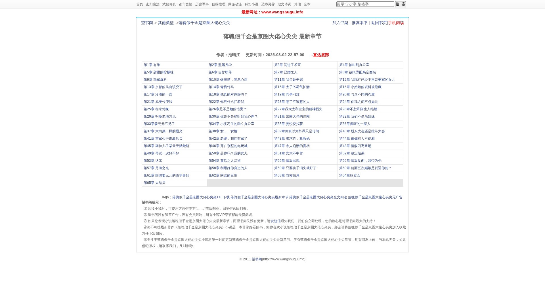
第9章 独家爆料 (155, 80)
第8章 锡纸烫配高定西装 (357, 72)
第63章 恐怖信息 (286, 175)
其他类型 (166, 22)
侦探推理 (218, 4)
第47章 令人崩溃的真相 (292, 146)
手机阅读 (396, 22)
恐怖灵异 (268, 4)
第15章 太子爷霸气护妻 (292, 87)
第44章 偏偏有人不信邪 (357, 139)
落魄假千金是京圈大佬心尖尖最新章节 (259, 197)
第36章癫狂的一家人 (354, 124)
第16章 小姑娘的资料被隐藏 (360, 87)
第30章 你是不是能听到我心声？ (233, 116)
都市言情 (185, 4)
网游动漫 (235, 4)
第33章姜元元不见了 (159, 124)
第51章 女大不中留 (288, 153)
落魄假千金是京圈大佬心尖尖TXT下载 (201, 197)
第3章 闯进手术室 (287, 65)
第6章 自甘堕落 (220, 72)
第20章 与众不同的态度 (357, 94)
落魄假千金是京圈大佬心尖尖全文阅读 (318, 197)
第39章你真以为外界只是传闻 (296, 131)
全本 (307, 4)
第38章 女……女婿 (223, 131)
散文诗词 (284, 4)
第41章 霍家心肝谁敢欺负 (163, 139)
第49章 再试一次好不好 (161, 153)
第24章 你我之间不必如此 (358, 102)
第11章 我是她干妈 (288, 80)
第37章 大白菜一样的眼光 (163, 131)
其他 (297, 4)
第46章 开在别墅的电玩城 (228, 146)
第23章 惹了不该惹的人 (292, 102)
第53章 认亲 (153, 161)
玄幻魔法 (153, 4)
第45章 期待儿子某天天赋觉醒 (166, 146)
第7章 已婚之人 (285, 72)
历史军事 (202, 4)
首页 (139, 4)
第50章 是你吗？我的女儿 (228, 153)
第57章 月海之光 (156, 168)
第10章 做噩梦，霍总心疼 (228, 80)
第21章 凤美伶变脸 (158, 102)
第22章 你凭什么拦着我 (226, 102)
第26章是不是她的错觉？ (228, 109)
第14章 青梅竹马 (221, 87)
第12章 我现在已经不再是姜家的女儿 (367, 80)
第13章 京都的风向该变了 (163, 87)
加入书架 (340, 22)
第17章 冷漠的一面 (158, 94)
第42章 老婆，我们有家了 (228, 139)
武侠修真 (169, 4)
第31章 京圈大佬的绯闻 (292, 116)
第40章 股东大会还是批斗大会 (362, 131)
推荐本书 (360, 22)
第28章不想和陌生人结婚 (358, 109)
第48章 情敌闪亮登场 (355, 146)
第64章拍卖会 (349, 175)
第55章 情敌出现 (286, 161)
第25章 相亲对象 (156, 109)
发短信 (276, 221)
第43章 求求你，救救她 (292, 139)
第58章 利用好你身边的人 (228, 168)
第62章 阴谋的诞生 (223, 175)
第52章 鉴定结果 (351, 153)
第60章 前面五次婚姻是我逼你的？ (365, 168)
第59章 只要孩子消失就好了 (295, 168)
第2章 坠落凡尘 (220, 65)
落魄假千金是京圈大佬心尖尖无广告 (375, 197)
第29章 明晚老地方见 (160, 116)
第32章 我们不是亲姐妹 (357, 116)
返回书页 (379, 22)
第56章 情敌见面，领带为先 (360, 161)
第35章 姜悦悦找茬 (288, 124)
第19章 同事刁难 (286, 94)
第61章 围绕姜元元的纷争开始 (166, 175)
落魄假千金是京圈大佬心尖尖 (204, 22)
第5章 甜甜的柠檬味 (159, 72)
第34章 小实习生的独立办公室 (231, 124)
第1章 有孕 (152, 65)
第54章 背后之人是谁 (225, 161)
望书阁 (147, 22)
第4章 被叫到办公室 (354, 65)
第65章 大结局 (154, 183)
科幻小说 (251, 4)
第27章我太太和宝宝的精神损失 (298, 109)
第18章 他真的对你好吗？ (228, 94)
